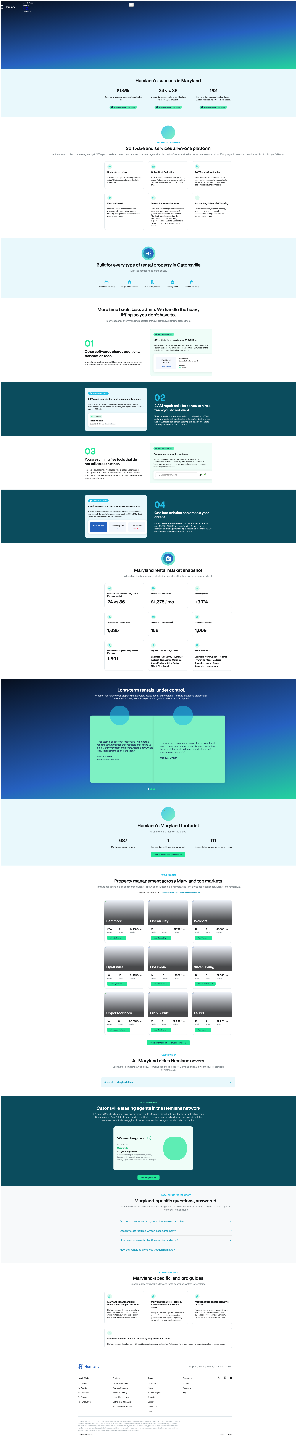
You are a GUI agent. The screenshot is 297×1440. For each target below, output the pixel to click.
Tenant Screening (120, 1392)
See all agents (147, 1177)
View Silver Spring (204, 984)
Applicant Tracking (120, 1388)
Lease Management (121, 1397)
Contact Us (152, 1406)
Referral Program (154, 1392)
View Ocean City (160, 938)
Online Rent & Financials (122, 1402)
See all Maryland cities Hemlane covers (166, 1043)
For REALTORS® (84, 1402)
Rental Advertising (120, 1383)
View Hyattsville (116, 984)
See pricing (167, 58)
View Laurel (202, 1030)
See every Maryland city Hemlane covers (179, 892)
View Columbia (159, 984)
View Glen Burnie (160, 1030)
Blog (184, 1392)
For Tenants (82, 1397)
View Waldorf (202, 938)
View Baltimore (115, 938)
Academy (187, 1388)
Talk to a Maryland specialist (137, 58)
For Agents (82, 1388)
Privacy (229, 1434)
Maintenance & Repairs (122, 1406)
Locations (26, 9)
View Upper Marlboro (117, 1030)
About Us (151, 1397)
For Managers (83, 1392)
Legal (150, 1411)
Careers (151, 1402)
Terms (222, 1434)
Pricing (25, 7)
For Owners (82, 1383)
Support (186, 1383)
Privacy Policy (95, 1423)
